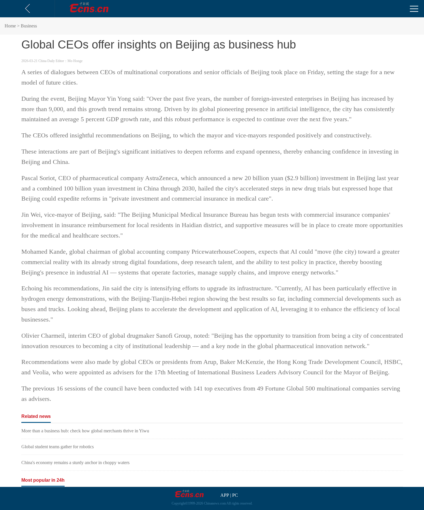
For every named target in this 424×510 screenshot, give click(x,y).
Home (10, 25)
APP (224, 495)
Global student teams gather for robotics (57, 446)
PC (235, 495)
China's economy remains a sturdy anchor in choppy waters (75, 462)
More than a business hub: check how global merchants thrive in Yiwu (85, 430)
